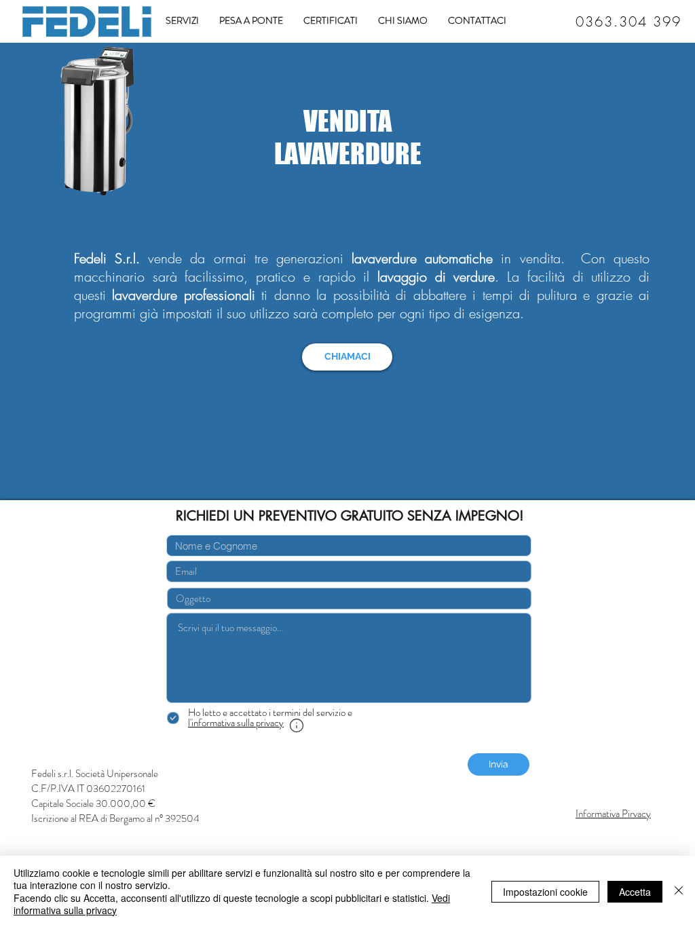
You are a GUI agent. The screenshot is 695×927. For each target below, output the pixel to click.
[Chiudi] (679, 891)
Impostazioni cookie (545, 891)
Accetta (635, 891)
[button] (236, 722)
